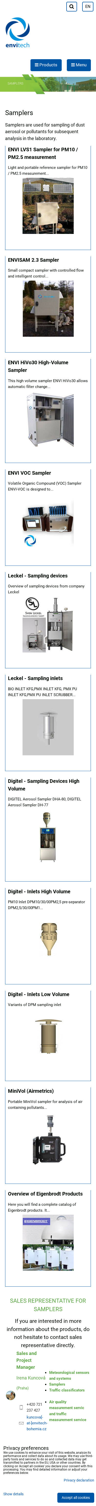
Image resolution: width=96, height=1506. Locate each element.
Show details (13, 1494)
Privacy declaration (79, 1480)
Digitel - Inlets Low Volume (38, 994)
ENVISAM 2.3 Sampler (33, 260)
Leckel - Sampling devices (38, 576)
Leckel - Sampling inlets (35, 678)
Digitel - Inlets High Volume (39, 892)
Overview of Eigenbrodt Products (45, 1194)
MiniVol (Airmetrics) (31, 1091)
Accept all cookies (76, 1498)
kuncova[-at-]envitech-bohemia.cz (37, 1423)
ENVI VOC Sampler (29, 473)
